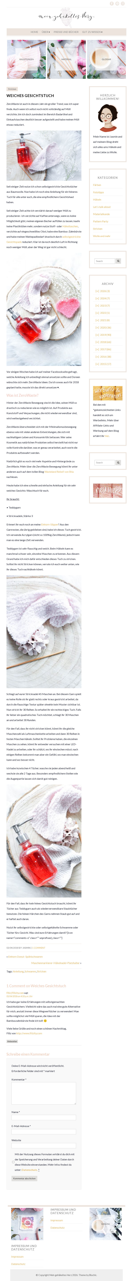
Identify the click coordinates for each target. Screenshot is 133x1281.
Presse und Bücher (66, 31)
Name (16, 1112)
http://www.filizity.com (29, 1033)
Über (45, 31)
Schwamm (30, 971)
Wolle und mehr (101, 235)
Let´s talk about (102, 206)
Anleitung (18, 971)
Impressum (56, 1220)
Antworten (12, 1041)
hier (107, 435)
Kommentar (19, 1079)
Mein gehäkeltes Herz (60, 1275)
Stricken (12, 89)
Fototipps (98, 192)
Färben (97, 184)
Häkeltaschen (70, 226)
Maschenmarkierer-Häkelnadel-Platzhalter (55, 962)
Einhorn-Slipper (49, 524)
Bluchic (93, 1275)
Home (34, 31)
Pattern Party (100, 221)
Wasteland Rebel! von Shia (59, 471)
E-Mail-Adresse (21, 1126)
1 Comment (38, 948)
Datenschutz (57, 1227)
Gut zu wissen (91, 31)
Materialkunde (101, 214)
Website (16, 1140)
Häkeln (97, 199)
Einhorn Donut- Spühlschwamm (25, 956)
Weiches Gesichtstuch (30, 95)
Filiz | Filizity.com (15, 993)
